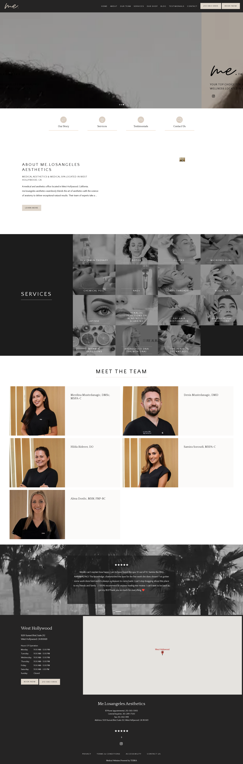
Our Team (125, 6)
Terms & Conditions (108, 754)
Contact (192, 6)
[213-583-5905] (210, 9)
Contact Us (154, 754)
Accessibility (133, 754)
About (113, 6)
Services (139, 6)
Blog (163, 6)
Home (104, 6)
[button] (162, 653)
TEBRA (133, 760)
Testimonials (176, 6)
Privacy (86, 754)
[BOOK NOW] (230, 9)
